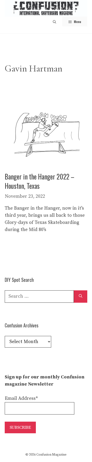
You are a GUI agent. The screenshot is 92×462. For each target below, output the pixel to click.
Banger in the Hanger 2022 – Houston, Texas (39, 181)
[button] (54, 21)
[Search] (80, 296)
